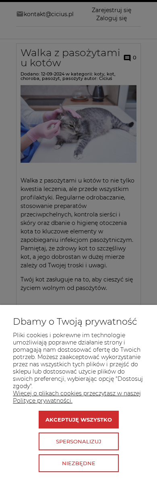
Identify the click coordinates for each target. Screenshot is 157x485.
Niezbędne (78, 463)
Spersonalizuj (78, 441)
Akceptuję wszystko (78, 419)
